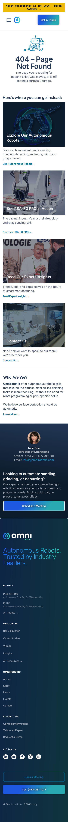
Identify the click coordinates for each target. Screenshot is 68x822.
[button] (9, 20)
